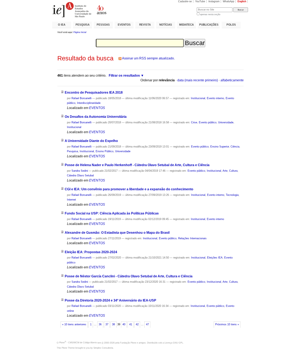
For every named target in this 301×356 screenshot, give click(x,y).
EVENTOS (124, 24)
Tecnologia (232, 194)
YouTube (200, 1)
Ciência (235, 146)
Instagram (214, 1)
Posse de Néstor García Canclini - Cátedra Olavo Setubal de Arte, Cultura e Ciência (128, 276)
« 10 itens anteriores (74, 324)
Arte (225, 170)
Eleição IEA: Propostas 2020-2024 (91, 252)
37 (106, 324)
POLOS (231, 24)
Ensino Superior (219, 146)
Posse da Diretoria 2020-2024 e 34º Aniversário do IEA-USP (110, 300)
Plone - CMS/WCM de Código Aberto (78, 342)
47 (147, 324)
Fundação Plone (128, 342)
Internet (71, 199)
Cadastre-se (185, 1)
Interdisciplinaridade (89, 102)
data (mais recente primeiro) (197, 80)
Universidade (225, 122)
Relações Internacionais (192, 238)
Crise (194, 122)
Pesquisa (72, 151)
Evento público (207, 122)
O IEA (61, 24)
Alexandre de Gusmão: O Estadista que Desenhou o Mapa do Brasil (117, 232)
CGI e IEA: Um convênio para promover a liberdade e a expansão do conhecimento (129, 189)
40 (123, 324)
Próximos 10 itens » (227, 324)
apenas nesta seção (210, 14)
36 (100, 324)
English (242, 1)
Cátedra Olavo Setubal (80, 175)
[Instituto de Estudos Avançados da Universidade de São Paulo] (101, 9)
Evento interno (215, 98)
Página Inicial (79, 32)
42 (137, 324)
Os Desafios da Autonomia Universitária (96, 116)
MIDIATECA (186, 24)
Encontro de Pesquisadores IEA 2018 (94, 92)
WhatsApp (228, 1)
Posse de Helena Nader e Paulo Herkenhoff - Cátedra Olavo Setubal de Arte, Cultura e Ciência (137, 165)
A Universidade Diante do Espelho (91, 141)
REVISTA (145, 24)
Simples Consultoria (103, 348)
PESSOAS (103, 24)
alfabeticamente (232, 80)
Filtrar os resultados (124, 75)
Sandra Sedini (79, 170)
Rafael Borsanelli (81, 98)
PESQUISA (82, 24)
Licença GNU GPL (173, 342)
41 (130, 324)
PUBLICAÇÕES (208, 24)
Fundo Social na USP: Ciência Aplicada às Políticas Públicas (112, 213)
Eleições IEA (215, 257)
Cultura (233, 170)
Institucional (198, 98)
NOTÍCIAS (165, 24)
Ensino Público (104, 151)
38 (113, 324)
